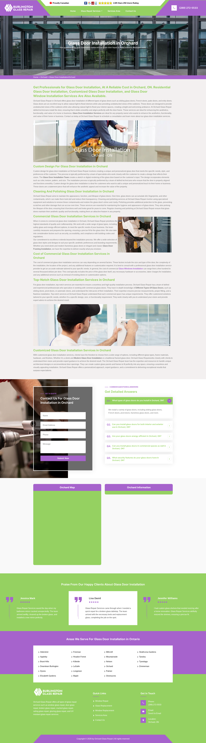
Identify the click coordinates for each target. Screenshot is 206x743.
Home (73, 11)
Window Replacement (104, 711)
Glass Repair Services (90, 11)
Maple (75, 676)
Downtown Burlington (49, 666)
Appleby (43, 657)
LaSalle (76, 666)
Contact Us (131, 11)
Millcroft (109, 652)
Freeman (77, 652)
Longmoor (77, 671)
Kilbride (76, 662)
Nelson (109, 662)
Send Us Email (154, 713)
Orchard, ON (153, 722)
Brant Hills (44, 662)
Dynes (43, 671)
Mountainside (112, 657)
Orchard (43, 77)
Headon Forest (79, 657)
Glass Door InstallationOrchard (62, 77)
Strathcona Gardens (147, 652)
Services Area (114, 11)
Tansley (142, 657)
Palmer (109, 671)
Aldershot (44, 652)
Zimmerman (144, 666)
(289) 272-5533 (188, 7)
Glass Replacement (103, 706)
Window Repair (101, 701)
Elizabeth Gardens (48, 676)
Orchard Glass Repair (104, 739)
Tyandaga (143, 662)
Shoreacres (111, 676)
